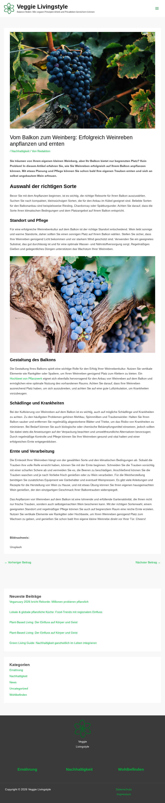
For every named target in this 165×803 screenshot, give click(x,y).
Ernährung (16, 670)
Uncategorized (18, 688)
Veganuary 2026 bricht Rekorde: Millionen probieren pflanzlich (49, 601)
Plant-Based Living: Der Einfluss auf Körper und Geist (43, 622)
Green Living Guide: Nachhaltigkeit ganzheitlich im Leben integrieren (53, 642)
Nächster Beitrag (148, 562)
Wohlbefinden (18, 694)
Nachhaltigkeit (20, 151)
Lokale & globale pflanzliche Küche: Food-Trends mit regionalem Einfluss (55, 612)
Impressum (124, 794)
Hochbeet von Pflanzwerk (26, 378)
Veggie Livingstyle (42, 6)
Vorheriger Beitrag (17, 562)
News (12, 682)
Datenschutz (124, 789)
